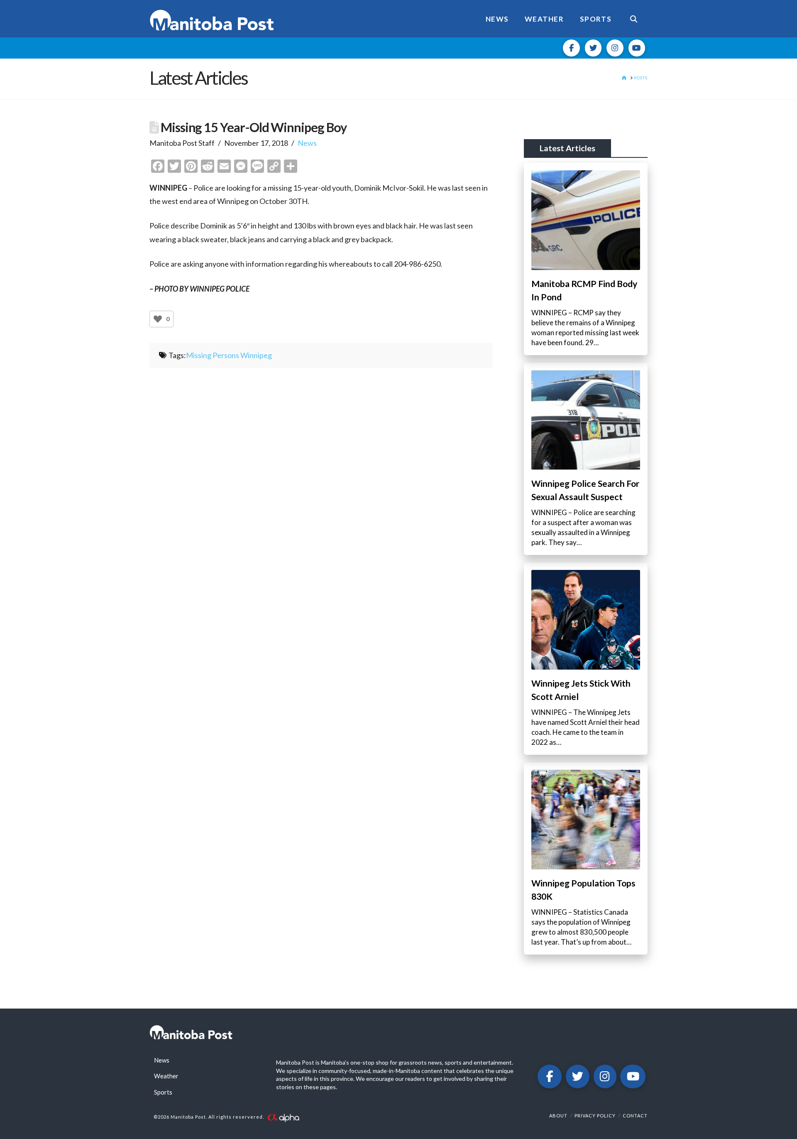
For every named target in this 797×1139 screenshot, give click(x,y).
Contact (635, 1115)
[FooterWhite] (283, 1117)
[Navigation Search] (633, 18)
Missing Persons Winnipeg (229, 355)
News (307, 142)
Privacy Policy (595, 1115)
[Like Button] (158, 319)
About (558, 1115)
